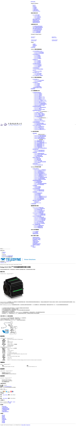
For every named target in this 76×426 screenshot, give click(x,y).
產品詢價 (3, 421)
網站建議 (3, 422)
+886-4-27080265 (5, 394)
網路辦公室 (4, 418)
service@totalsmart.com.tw (8, 386)
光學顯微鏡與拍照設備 (5, 409)
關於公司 (3, 415)
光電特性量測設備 (5, 407)
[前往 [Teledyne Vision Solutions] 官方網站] (17, 260)
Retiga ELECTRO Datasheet (6, 379)
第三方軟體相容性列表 (5, 381)
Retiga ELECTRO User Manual (7, 380)
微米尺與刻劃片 (4, 410)
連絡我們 (3, 416)
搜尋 (1, 248)
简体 (11, 401)
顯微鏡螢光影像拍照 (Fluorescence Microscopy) (9, 373)
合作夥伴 (3, 420)
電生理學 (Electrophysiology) (6, 372)
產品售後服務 (4, 419)
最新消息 (3, 417)
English (14, 401)
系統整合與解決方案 (5, 411)
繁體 (8, 401)
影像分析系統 (4, 406)
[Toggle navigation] (75, 124)
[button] (33, 1)
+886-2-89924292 (5, 398)
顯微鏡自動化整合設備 (5, 408)
